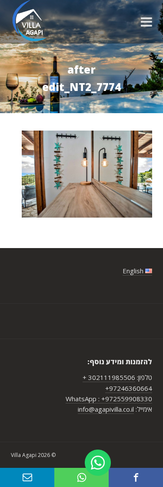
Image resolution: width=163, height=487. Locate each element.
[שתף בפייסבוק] (136, 477)
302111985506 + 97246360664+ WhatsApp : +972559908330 (109, 388)
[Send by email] (27, 477)
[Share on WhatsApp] (81, 477)
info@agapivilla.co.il (106, 409)
